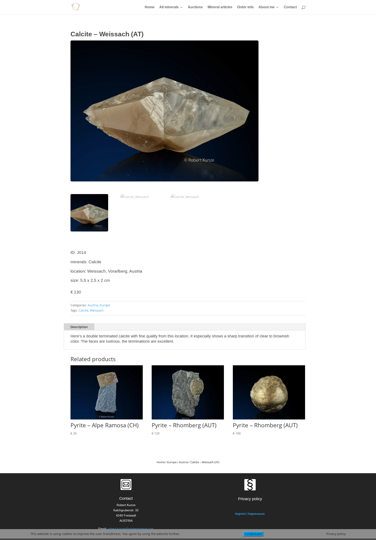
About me (266, 7)
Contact (290, 7)
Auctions (195, 7)
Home (149, 7)
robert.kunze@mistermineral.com (131, 528)
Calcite (83, 310)
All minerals (169, 7)
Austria (93, 305)
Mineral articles (220, 7)
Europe (105, 305)
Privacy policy (336, 534)
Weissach (97, 310)
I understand (253, 534)
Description (79, 327)
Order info (245, 7)
